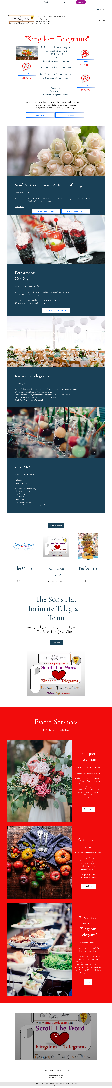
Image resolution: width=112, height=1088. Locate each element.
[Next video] (93, 1036)
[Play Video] (56, 1036)
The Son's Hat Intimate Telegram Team (51, 16)
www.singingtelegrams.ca (44, 19)
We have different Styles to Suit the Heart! (31, 303)
